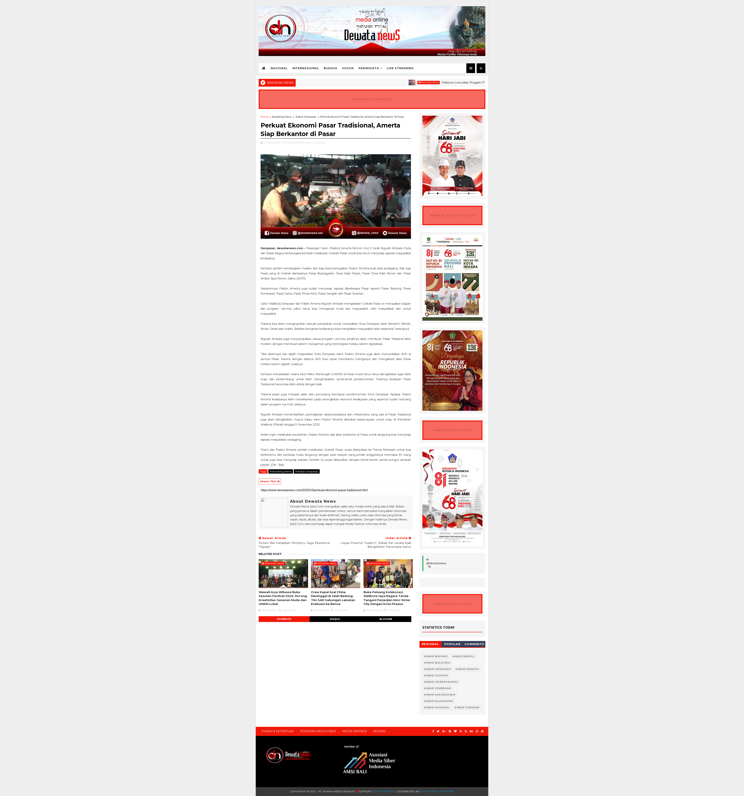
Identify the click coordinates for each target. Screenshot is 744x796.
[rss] (466, 731)
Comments (474, 644)
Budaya (330, 68)
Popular (452, 644)
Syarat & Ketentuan (278, 731)
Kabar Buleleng (437, 662)
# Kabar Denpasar (306, 471)
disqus (335, 619)
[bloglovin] (455, 731)
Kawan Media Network (437, 791)
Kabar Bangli (463, 656)
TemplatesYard (384, 791)
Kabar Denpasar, (315, 142)
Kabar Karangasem (439, 694)
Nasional (279, 68)
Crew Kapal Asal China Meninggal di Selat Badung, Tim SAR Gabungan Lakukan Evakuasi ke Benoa (333, 598)
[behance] (471, 731)
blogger (386, 619)
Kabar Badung (436, 656)
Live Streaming (400, 68)
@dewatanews (436, 563)
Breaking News (395, 82)
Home (265, 116)
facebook (284, 619)
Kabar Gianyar (436, 675)
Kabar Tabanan (467, 707)
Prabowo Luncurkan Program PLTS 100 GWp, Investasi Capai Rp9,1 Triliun (457, 82)
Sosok (348, 68)
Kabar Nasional (437, 707)
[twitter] (438, 731)
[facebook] (433, 731)
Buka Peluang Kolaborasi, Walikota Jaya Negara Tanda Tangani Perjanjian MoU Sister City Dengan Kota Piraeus (386, 598)
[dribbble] (461, 731)
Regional (430, 644)
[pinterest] (450, 731)
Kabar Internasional (441, 681)
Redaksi (379, 731)
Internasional (305, 68)
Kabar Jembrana (437, 688)
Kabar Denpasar (306, 116)
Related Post (270, 554)
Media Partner (354, 731)
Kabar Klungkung (438, 701)
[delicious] (482, 731)
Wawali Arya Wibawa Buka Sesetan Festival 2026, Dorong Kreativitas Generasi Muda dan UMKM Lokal (283, 598)
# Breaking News (280, 471)
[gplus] (444, 731)
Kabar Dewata (467, 669)
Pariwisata (368, 68)
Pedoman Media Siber (318, 731)
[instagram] (477, 731)
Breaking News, (295, 142)
